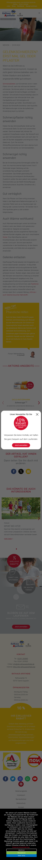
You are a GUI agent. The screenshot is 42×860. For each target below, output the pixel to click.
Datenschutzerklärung (20, 847)
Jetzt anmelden (21, 445)
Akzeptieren (22, 853)
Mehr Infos (21, 855)
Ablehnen (21, 850)
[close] (37, 414)
